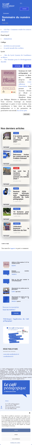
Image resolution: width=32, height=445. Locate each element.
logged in (12, 248)
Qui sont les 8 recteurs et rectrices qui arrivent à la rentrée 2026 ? (21, 175)
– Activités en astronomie (11, 46)
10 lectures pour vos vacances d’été (21, 213)
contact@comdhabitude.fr (11, 354)
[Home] (9, 10)
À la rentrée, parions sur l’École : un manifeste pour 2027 (21, 139)
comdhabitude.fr (8, 356)
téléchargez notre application (14, 379)
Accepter (16, 430)
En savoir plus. (22, 110)
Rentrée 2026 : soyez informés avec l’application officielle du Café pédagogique (21, 195)
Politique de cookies (15, 442)
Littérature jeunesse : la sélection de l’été (21, 228)
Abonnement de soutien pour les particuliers (20, 289)
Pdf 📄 (27, 66)
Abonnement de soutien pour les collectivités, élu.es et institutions (20, 298)
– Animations (7, 39)
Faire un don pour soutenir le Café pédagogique (20, 280)
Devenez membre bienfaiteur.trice (20, 271)
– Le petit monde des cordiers (13, 48)
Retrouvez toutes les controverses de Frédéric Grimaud (21, 156)
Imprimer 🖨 (17, 66)
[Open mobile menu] (21, 3)
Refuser (16, 434)
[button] (29, 413)
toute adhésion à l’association (25, 84)
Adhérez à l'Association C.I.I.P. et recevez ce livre (20, 263)
